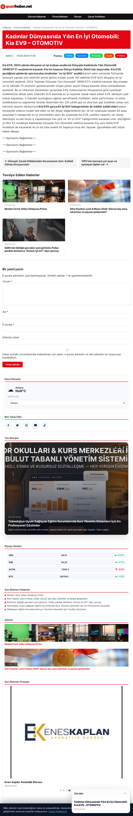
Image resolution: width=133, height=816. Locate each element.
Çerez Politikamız (58, 811)
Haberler (6, 27)
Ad (5, 311)
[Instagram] (26, 425)
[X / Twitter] (17, 425)
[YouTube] (35, 425)
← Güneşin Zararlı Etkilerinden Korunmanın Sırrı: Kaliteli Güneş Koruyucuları (39, 163)
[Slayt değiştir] (61, 790)
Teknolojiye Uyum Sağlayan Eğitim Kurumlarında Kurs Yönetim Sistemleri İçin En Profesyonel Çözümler (58, 605)
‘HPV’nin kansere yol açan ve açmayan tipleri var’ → (99, 163)
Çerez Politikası (96, 16)
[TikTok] (44, 425)
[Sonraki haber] (123, 447)
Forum (77, 16)
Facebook (81, 55)
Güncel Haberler (37, 16)
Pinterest (121, 55)
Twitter (69, 55)
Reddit (109, 55)
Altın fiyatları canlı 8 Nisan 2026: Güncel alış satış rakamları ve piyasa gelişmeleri (47, 598)
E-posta (8, 324)
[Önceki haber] (116, 447)
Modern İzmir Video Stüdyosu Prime (25, 595)
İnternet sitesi (10, 337)
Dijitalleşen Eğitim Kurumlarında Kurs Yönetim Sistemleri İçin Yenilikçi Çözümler (46, 609)
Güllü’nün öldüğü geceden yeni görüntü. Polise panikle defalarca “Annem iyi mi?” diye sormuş (54, 602)
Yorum (7, 281)
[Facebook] (8, 425)
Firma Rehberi (60, 16)
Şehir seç (13, 396)
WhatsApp (96, 55)
